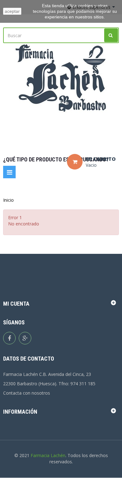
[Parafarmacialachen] (61, 78)
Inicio (8, 200)
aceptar (12, 11)
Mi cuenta (16, 303)
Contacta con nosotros (26, 393)
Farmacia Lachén (48, 455)
